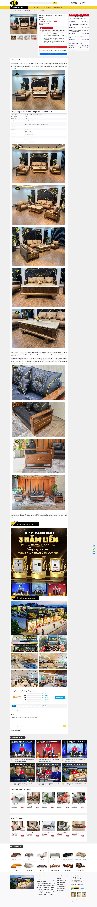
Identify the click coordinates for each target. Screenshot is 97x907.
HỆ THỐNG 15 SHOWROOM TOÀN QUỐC (79, 14)
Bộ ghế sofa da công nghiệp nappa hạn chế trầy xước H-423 (78, 804)
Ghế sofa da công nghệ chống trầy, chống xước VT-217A (62, 833)
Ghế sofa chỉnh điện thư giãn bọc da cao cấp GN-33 (78, 833)
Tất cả (14, 705)
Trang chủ (12, 10)
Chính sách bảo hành (47, 7)
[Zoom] (11, 33)
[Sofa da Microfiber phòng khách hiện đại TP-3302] (18, 826)
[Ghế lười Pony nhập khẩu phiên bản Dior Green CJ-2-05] (48, 797)
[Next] (35, 24)
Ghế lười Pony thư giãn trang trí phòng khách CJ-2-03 (63, 804)
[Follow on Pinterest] (79, 878)
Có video (39, 705)
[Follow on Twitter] (77, 878)
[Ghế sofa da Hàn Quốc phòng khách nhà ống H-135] (33, 797)
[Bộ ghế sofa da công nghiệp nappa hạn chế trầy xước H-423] (78, 797)
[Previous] (12, 24)
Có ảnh (44, 705)
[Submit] (55, 3)
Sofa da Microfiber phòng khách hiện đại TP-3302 (18, 833)
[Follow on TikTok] (75, 878)
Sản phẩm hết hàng (19, 10)
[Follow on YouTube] (80, 878)
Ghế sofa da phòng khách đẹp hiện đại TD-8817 (48, 833)
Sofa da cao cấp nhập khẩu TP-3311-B (33, 833)
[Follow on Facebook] (71, 878)
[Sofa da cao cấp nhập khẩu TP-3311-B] (33, 826)
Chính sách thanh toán (35, 7)
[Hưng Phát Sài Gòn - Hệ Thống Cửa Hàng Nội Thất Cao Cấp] (18, 3)
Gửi (64, 725)
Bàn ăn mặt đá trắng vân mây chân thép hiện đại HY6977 (18, 804)
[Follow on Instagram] (73, 878)
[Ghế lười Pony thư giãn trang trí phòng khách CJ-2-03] (63, 797)
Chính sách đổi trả (58, 7)
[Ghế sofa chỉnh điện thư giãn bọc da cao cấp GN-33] (78, 826)
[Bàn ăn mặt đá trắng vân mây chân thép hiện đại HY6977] (18, 797)
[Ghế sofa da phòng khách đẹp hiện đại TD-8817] (48, 826)
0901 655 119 (74, 3)
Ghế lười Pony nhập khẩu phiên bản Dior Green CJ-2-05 (48, 804)
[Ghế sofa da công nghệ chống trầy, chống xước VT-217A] (63, 826)
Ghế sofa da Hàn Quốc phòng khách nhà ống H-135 (33, 804)
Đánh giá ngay (60, 697)
